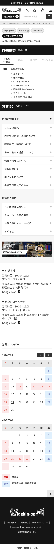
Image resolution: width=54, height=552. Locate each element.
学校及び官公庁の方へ (16, 185)
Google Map (9, 292)
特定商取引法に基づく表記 (32, 527)
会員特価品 (18, 77)
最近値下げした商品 (22, 97)
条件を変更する (11, 35)
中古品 (33, 60)
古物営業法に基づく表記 (27, 532)
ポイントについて (14, 177)
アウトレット (19, 93)
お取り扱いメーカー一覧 (17, 223)
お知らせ (9, 231)
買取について (11, 169)
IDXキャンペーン (21, 81)
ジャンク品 (47, 60)
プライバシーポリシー (39, 523)
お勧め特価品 (6, 60)
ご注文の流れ (11, 127)
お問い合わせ (11, 523)
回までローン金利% (27, 3)
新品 (20, 60)
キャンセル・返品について (18, 152)
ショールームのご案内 (16, 215)
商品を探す (9, 16)
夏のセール (18, 73)
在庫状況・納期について (17, 144)
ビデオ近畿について (15, 207)
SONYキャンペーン (22, 85)
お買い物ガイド (10, 119)
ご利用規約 (24, 523)
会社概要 (15, 527)
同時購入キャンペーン (23, 89)
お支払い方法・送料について (20, 136)
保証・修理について (15, 160)
